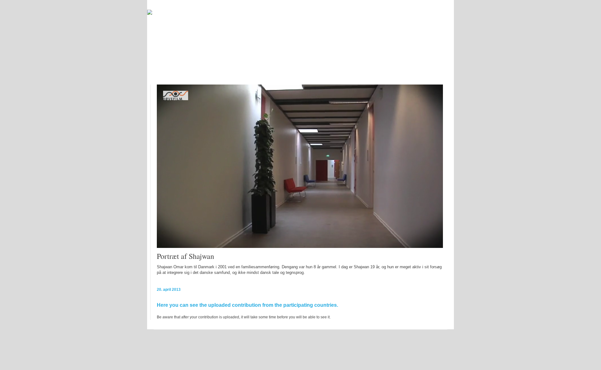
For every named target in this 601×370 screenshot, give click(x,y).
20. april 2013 (169, 289)
